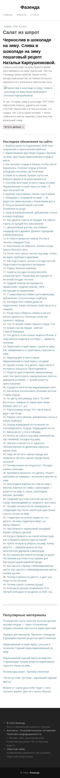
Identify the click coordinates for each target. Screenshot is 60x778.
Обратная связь (16, 749)
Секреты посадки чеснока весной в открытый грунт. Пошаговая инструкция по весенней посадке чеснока (27, 275)
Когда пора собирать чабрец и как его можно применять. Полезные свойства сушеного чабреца (27, 316)
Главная (7, 14)
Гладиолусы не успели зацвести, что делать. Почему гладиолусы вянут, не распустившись (25, 521)
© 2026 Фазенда (16, 723)
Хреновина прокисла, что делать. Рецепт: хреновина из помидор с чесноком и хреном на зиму (30, 476)
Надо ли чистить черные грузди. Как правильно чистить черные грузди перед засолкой (26, 458)
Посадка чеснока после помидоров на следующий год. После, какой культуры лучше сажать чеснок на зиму (29, 510)
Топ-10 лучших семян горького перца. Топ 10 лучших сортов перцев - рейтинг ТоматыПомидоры (29, 327)
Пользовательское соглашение (38, 730)
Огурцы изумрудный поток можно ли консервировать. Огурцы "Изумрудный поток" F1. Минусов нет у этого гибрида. (29, 428)
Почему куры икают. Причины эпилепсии (26, 671)
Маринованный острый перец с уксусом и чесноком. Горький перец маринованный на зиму (28, 648)
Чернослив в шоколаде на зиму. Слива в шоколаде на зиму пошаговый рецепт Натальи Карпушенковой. (29, 51)
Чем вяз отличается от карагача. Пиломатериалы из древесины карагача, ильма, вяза (26, 446)
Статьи (34, 14)
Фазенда (30, 7)
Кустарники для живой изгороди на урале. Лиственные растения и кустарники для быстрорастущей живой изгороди (29, 558)
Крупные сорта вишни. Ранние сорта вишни (30, 193)
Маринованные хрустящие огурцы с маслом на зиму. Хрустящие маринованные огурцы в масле (29, 156)
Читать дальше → (14, 126)
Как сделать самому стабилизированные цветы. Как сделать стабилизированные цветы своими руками (29, 569)
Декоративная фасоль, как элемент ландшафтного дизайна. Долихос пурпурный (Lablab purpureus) (28, 231)
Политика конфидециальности (24, 734)
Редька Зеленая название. (21, 268)
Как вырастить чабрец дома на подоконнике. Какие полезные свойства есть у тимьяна (29, 305)
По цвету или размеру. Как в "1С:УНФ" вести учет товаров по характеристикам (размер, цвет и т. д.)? (26, 402)
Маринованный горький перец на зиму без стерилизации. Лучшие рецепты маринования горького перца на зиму (28, 661)
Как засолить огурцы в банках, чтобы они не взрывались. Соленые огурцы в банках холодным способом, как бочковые (30, 168)
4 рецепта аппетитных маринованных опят (31, 387)
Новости (21, 14)
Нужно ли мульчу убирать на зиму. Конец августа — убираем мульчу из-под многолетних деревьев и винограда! (28, 547)
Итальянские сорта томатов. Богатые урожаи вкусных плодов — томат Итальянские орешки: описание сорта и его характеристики (29, 624)
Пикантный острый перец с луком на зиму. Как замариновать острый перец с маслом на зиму (29, 350)
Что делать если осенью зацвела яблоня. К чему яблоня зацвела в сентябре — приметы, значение (29, 339)
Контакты (12, 730)
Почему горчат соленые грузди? (25, 584)
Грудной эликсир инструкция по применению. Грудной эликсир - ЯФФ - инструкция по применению (24, 287)
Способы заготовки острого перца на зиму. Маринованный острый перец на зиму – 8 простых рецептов (29, 186)
